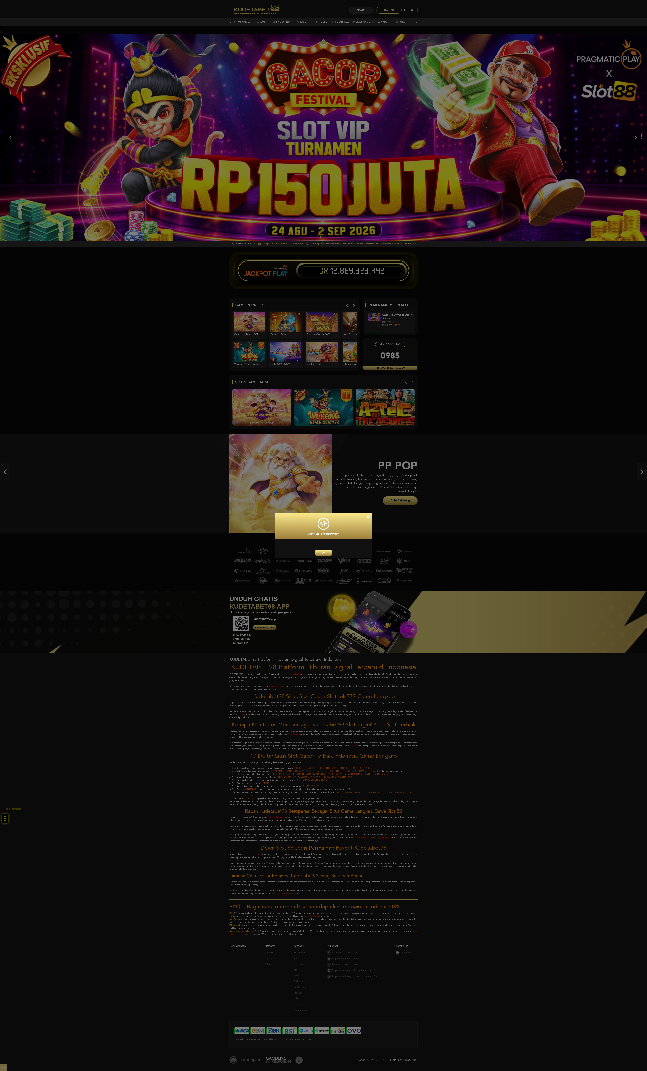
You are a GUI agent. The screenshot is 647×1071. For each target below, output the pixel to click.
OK (323, 553)
